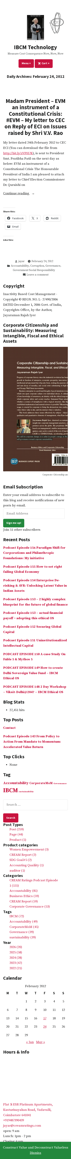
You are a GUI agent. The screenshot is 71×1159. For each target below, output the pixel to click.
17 (44, 1018)
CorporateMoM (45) (24, 927)
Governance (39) (21, 932)
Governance (52, 266)
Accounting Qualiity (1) (26, 865)
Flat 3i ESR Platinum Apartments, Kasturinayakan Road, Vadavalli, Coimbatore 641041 (28, 1110)
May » (40, 1042)
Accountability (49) (23, 922)
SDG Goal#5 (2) (20, 860)
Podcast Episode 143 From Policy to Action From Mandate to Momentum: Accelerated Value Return (32, 741)
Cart (47, 63)
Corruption (37, 266)
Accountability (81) (23, 891)
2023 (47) (15, 963)
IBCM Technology (35, 47)
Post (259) (16, 829)
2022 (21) (15, 968)
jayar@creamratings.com (22, 1126)
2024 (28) (15, 958)
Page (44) (16, 835)
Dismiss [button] (35, 1153)
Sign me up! (13, 523)
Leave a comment (38, 275)
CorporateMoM (41, 783)
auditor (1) (17, 871)
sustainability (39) (22, 937)
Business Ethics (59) (24, 896)
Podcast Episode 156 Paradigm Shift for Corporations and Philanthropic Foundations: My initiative (34, 553)
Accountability (20, 266)
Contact (9, 728)
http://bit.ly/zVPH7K (18, 153)
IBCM (10, 790)
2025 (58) (15, 952)
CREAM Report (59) (23, 901)
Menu (28, 63)
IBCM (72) (16, 916)
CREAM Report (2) (22, 855)
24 (44, 1027)
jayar (21, 261)
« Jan (30, 1042)
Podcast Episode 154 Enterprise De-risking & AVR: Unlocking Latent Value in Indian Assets (35, 585)
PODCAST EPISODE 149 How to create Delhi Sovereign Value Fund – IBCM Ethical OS (33, 673)
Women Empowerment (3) (29, 850)
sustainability (26, 791)
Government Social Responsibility (34, 270)
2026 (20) (15, 947)
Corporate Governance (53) (29, 907)
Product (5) (17, 840)
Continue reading (27, 193)
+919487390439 (13, 1120)
